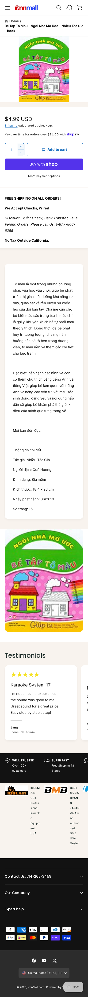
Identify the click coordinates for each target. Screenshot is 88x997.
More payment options (44, 176)
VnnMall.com (36, 987)
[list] (44, 703)
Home (14, 21)
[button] (7, 8)
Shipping (11, 125)
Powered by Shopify (59, 987)
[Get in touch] (69, 8)
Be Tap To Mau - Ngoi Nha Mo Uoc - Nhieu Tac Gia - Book (44, 28)
